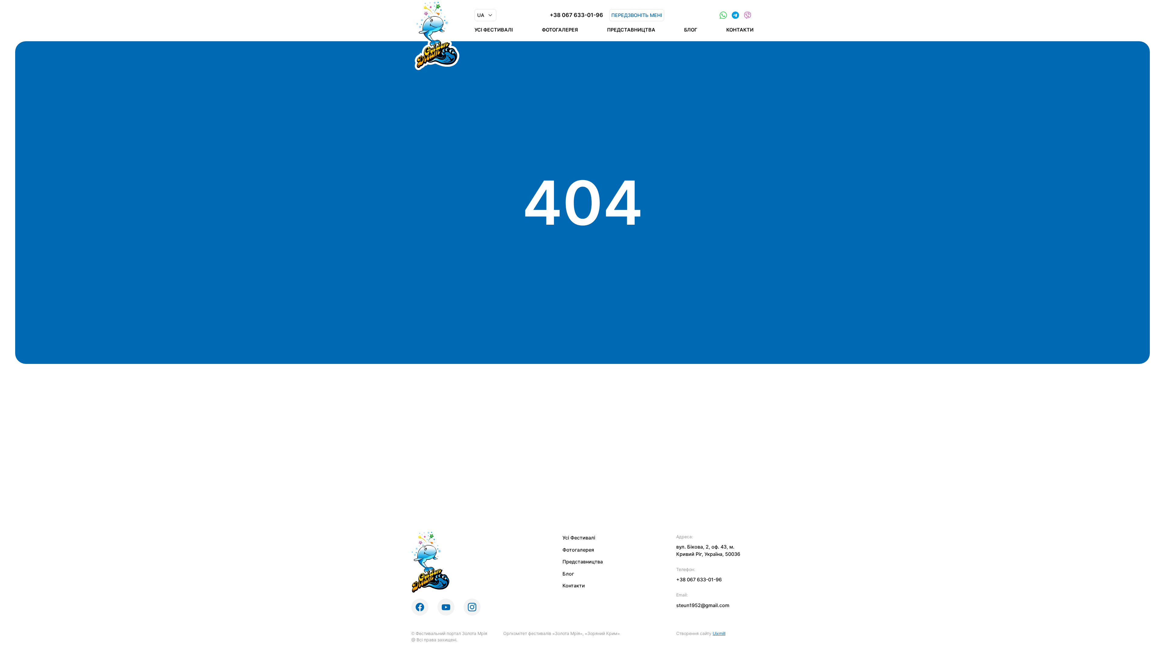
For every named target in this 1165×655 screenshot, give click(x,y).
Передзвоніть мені (636, 15)
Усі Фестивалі (493, 30)
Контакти (740, 30)
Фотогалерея (560, 30)
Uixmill (719, 633)
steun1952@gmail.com (702, 605)
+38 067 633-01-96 (576, 15)
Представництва (631, 30)
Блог (690, 30)
